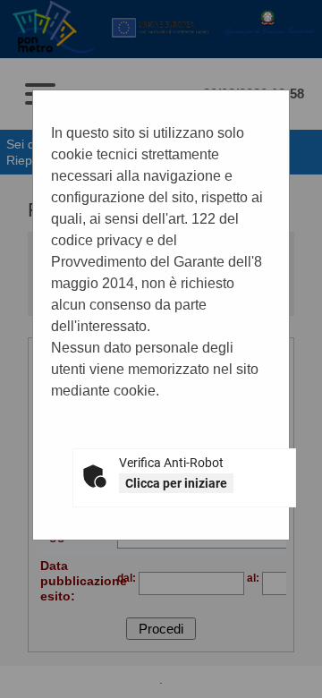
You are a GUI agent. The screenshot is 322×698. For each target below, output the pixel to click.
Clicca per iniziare (176, 483)
